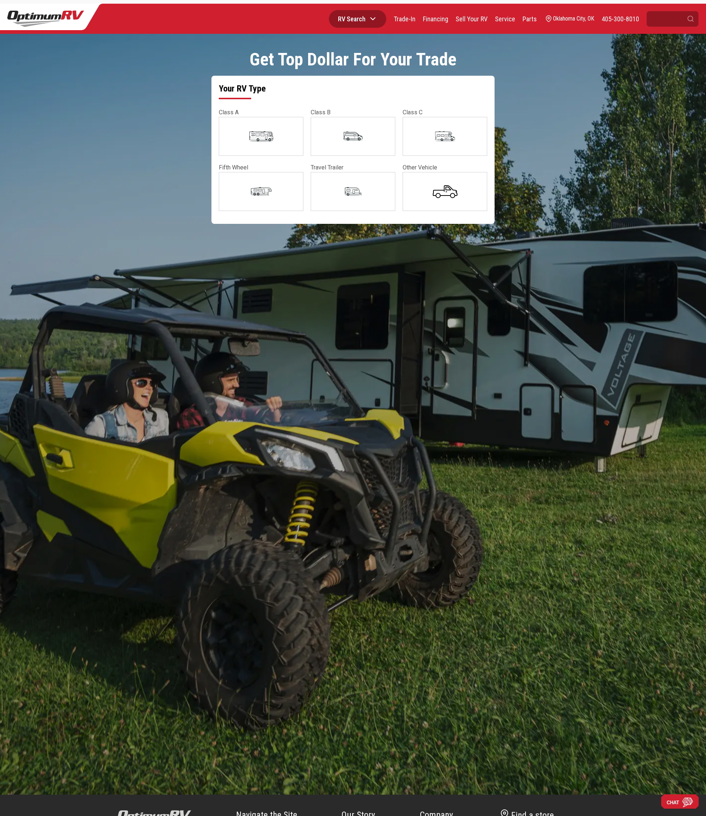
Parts (530, 19)
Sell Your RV (472, 19)
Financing (435, 19)
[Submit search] (690, 19)
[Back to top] (14, 802)
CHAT (673, 802)
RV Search (352, 19)
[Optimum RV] (45, 18)
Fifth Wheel (233, 167)
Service (505, 19)
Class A (229, 112)
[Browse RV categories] (372, 18)
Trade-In (405, 19)
